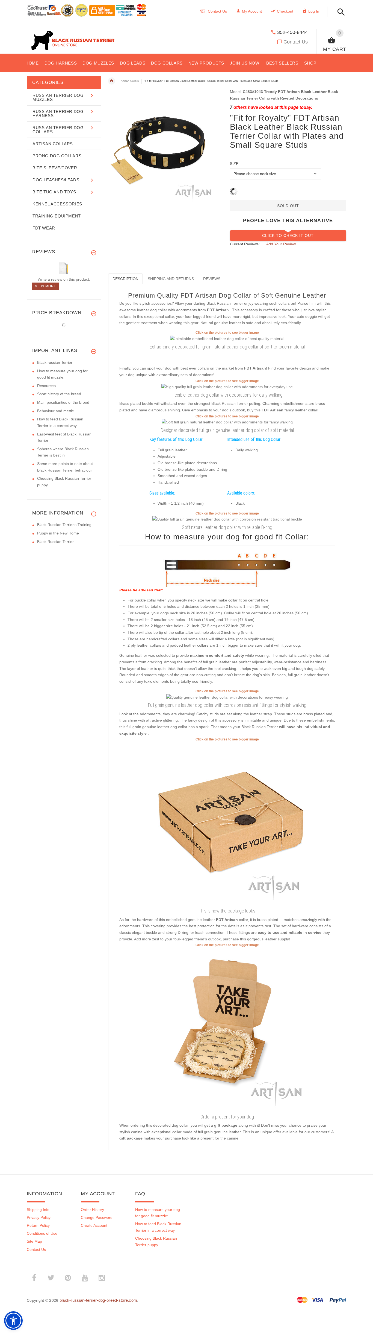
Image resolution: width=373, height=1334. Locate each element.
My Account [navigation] (252, 11)
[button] (339, 12)
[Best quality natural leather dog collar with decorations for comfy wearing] (227, 519)
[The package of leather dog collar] (227, 824)
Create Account (94, 1225)
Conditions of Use (42, 1233)
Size (234, 163)
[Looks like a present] (227, 1029)
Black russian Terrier (54, 362)
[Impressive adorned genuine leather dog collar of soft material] (227, 338)
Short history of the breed (59, 394)
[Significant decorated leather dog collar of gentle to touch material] (227, 697)
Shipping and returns (171, 279)
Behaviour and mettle (55, 411)
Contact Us (295, 42)
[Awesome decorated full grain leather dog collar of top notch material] (227, 387)
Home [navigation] (111, 81)
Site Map (34, 1241)
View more (45, 286)
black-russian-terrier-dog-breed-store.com (98, 1300)
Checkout (285, 11)
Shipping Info (38, 1209)
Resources (46, 385)
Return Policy (38, 1225)
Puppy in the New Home (58, 533)
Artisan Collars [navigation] (130, 80)
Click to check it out (288, 235)
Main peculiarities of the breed (63, 402)
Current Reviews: (245, 244)
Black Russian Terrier (55, 541)
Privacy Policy (39, 1217)
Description (125, 279)
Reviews (211, 279)
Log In (313, 11)
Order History (92, 1209)
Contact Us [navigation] (217, 11)
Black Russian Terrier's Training (64, 524)
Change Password (97, 1217)
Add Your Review (281, 244)
